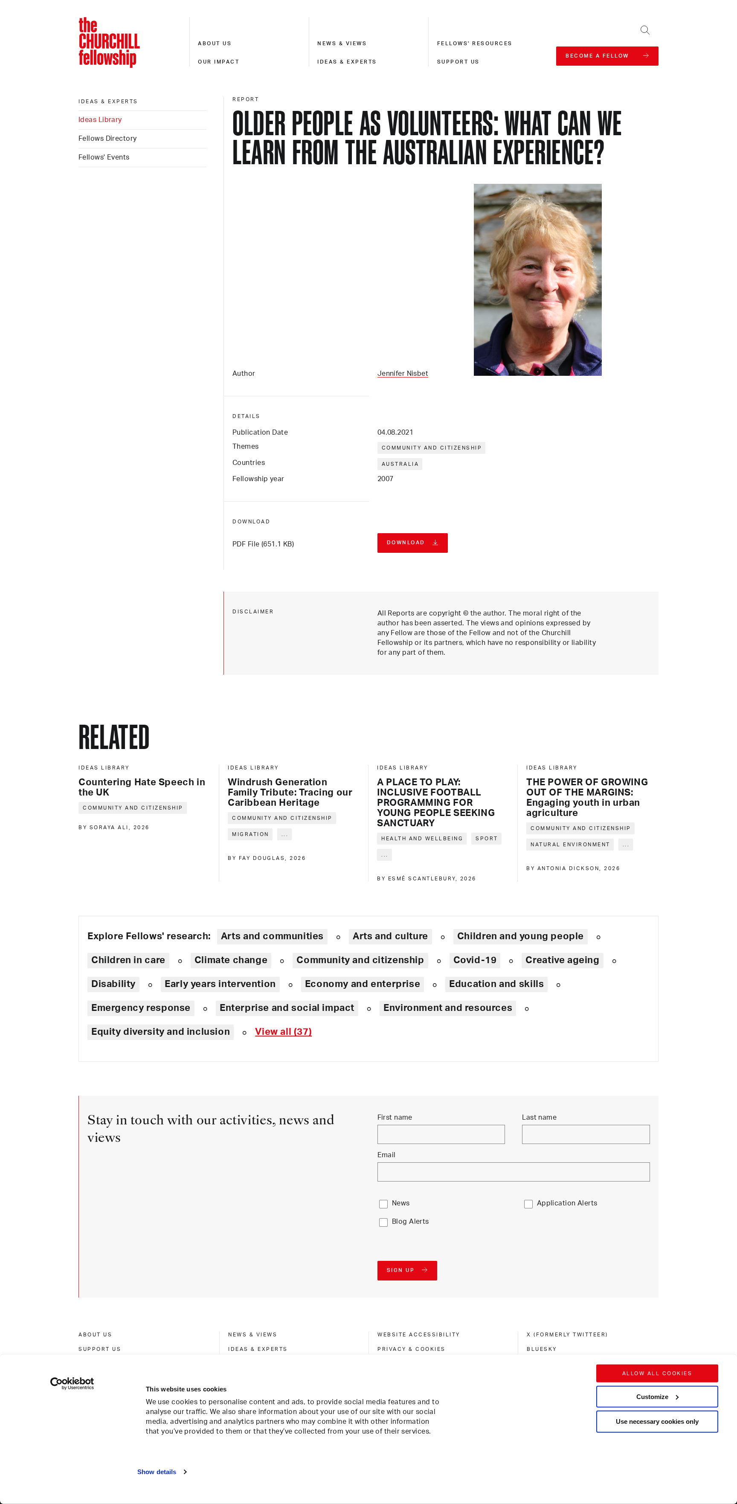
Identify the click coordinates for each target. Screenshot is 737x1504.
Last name (539, 1117)
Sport (487, 838)
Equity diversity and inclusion (160, 1032)
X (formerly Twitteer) (567, 1334)
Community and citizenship (432, 447)
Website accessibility (418, 1334)
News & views (342, 43)
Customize (652, 1396)
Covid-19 (475, 960)
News (401, 1203)
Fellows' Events (104, 157)
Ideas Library (100, 119)
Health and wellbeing (422, 838)
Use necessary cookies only (657, 1421)
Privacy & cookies (411, 1349)
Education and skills (496, 984)
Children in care (128, 960)
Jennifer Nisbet (403, 373)
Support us (458, 61)
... (285, 834)
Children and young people (520, 936)
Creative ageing (562, 960)
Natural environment (570, 844)
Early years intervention (220, 984)
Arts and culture (390, 936)
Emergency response (141, 1008)
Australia (400, 464)
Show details (156, 1471)
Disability (113, 984)
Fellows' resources (475, 43)
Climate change (231, 960)
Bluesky (542, 1349)
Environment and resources (447, 1008)
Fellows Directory (107, 138)
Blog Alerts (410, 1221)
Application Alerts (567, 1203)
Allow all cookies (657, 1373)
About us (215, 43)
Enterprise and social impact (287, 1008)
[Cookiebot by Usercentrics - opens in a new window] (72, 1383)
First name (394, 1117)
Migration (250, 834)
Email (386, 1155)
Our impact (218, 61)
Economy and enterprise (362, 984)
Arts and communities (272, 936)
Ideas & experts (347, 61)
